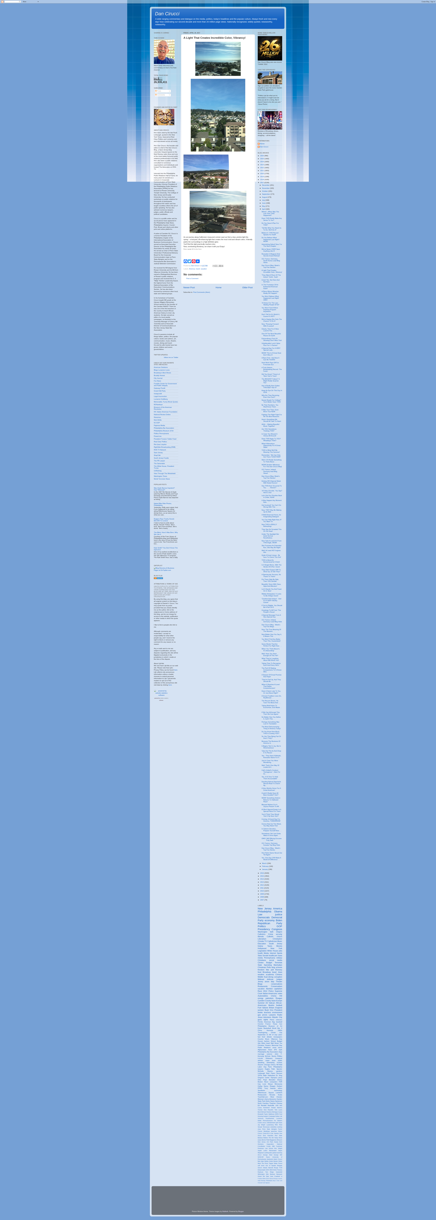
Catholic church (274, 936)
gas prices (262, 1015)
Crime (270, 934)
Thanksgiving (262, 1032)
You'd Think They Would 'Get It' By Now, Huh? (270, 815)
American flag (269, 1022)
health (260, 953)
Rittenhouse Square (266, 1092)
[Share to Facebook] (220, 266)
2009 (262, 894)
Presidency (264, 929)
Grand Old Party (160, 391)
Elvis (264, 1135)
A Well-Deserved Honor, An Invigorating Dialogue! (271, 516)
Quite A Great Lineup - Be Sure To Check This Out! (271, 556)
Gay (280, 1039)
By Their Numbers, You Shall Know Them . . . (270, 406)
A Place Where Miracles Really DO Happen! (270, 292)
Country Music (263, 1039)
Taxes (269, 946)
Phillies (279, 1056)
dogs (280, 1052)
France (268, 1024)
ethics (280, 1088)
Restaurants (263, 986)
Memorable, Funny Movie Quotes (166, 402)
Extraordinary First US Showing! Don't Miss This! (272, 339)
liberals (261, 936)
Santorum (278, 1101)
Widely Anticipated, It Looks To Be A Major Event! (271, 595)
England (278, 1008)
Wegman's (261, 1153)
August (265, 197)
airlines (260, 1060)
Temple (273, 1107)
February (265, 866)
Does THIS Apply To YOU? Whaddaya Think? (271, 439)
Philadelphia (264, 911)
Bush (267, 1010)
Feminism (261, 1148)
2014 (262, 879)
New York (276, 948)
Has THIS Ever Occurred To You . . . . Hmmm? (272, 487)
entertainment (271, 1122)
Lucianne (279, 1118)
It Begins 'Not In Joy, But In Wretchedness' (271, 747)
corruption (278, 977)
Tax (281, 1043)
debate (269, 1037)
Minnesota (278, 1084)
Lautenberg (270, 1125)
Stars (260, 955)
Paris (270, 1067)
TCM (280, 1168)
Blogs (260, 984)
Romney (278, 970)
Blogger (241, 1211)
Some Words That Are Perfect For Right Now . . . (272, 645)
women (261, 1010)
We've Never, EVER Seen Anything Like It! (271, 250)
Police (271, 991)
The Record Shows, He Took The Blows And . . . (271, 701)
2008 (262, 897)
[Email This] (214, 266)
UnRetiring (157, 471)
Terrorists (278, 963)
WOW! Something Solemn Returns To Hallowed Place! (271, 799)
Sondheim (261, 1090)
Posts (159, 91)
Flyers (273, 1073)
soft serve (261, 1165)
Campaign (272, 1116)
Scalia (280, 1095)
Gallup (260, 1086)
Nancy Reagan (269, 1086)
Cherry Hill (276, 996)
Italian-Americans (270, 993)
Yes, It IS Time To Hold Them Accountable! (270, 777)
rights (266, 1020)
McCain (267, 1056)
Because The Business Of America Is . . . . (271, 742)
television (267, 1017)
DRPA (277, 1114)
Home (219, 287)
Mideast (261, 979)
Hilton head (265, 1043)
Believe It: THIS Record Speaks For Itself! (270, 234)
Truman (260, 1110)
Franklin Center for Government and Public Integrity (165, 384)
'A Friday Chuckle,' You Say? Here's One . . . (272, 491)
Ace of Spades (271, 1165)
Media (266, 953)
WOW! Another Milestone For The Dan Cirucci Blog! (272, 465)
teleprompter (262, 1170)
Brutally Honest (159, 375)
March (264, 863)
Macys (270, 1084)
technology (278, 1090)
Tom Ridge (269, 1172)
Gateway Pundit (159, 388)
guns (260, 1020)
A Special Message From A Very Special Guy (271, 616)
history (260, 946)
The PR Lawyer (159, 461)
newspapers (277, 1037)
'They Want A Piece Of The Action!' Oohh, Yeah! (271, 276)
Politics (262, 926)
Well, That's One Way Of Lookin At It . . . (270, 766)
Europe (279, 1001)
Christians (262, 960)
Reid (267, 1073)
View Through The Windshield (164, 473)
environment (277, 1012)
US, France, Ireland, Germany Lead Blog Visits (272, 621)
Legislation (262, 951)
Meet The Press (263, 1163)
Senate (265, 955)
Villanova (274, 1039)
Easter (260, 1028)
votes (280, 993)
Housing (260, 1116)
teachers (267, 1012)
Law (260, 914)
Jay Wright (261, 1125)
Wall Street (275, 1043)
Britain (271, 1008)
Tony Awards (269, 1088)
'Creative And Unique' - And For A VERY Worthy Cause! (271, 600)
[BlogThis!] (216, 266)
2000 (267, 1170)
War (267, 970)
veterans (279, 1020)
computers (273, 1082)
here (175, 670)
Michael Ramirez (266, 1112)
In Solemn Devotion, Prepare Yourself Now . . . (272, 830)
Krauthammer (270, 1118)
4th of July (273, 1035)
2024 (262, 162)
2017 (262, 182)
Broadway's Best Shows (162, 373)
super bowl (270, 1060)
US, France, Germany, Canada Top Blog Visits (271, 844)
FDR (280, 1082)
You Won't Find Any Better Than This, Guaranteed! (271, 640)
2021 (262, 170)
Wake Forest (278, 1163)
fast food (261, 1037)
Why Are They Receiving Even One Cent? (270, 396)
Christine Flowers (264, 1045)
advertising (270, 1062)
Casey (280, 1112)
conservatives (276, 984)
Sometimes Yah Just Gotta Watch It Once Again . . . (271, 834)
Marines (279, 1107)
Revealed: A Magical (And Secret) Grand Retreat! (271, 255)
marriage (261, 1054)
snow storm (277, 1047)
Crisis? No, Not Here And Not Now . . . (271, 281)
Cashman (279, 1146)
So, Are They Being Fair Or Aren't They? (271, 737)
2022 (262, 168)
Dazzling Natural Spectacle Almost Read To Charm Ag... (271, 783)
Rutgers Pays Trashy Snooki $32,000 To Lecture (164, 520)
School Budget (276, 1041)
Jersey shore (263, 981)
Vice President (276, 1010)
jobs (280, 951)
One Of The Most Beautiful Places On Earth (271, 334)
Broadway (267, 972)
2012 (262, 885)
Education (262, 944)
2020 (262, 173)
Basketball (267, 1028)
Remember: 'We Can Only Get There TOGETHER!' (271, 456)
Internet (273, 953)
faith (271, 932)
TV (265, 941)
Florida (260, 1022)
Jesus (260, 1017)
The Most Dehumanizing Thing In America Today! (271, 727)
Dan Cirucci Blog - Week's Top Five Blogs (271, 625)
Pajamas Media (159, 425)
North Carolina (263, 1103)
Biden (279, 920)
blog (273, 967)
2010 (262, 891)
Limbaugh (261, 1073)
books (260, 1012)
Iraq (259, 1084)
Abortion (269, 989)
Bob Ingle (261, 1161)
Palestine (270, 1135)
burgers (265, 1116)
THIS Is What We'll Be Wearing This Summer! (271, 451)
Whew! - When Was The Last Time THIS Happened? (270, 213)
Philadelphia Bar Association (164, 428)
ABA (273, 1146)
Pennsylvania (269, 958)
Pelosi (272, 1020)
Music (279, 941)
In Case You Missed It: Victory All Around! (270, 435)
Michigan (275, 1112)
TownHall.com (263, 1097)
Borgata (279, 1165)
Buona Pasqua (274, 1178)
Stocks (273, 1056)
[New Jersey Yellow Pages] (158, 578)
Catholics (261, 934)
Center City (276, 1032)
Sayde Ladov (262, 1150)
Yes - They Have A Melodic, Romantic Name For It (271, 756)
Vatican (272, 1003)
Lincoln (260, 1058)
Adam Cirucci (278, 1159)
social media (275, 960)
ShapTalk (157, 455)
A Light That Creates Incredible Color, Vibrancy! (272, 271)
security (279, 934)
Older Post (247, 287)
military (279, 958)
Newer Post (189, 287)
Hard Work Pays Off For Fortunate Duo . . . (270, 363)
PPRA (260, 1088)
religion (279, 932)
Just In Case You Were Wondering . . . (270, 761)
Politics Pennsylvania (161, 433)
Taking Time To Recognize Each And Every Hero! (271, 664)
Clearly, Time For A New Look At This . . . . (270, 330)
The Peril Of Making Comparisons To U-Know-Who (272, 670)
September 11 (263, 1035)
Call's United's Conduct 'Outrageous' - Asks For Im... (271, 772)
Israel (274, 972)
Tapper (271, 1163)
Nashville (271, 1105)
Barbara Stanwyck (276, 1174)
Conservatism (276, 986)
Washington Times (160, 476)
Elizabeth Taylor (263, 1114)
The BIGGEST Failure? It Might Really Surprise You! (271, 380)
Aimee (262, 144)
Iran (280, 1024)
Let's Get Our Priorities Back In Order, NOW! (272, 496)
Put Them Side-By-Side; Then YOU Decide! (270, 580)
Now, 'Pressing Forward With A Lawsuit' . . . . (270, 325)
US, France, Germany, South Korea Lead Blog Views (271, 260)
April (264, 209)
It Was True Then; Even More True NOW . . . (270, 410)
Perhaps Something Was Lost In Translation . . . (270, 723)
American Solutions (161, 367)
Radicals (260, 1172)
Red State (278, 1135)
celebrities (273, 1127)
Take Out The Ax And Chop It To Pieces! (271, 752)
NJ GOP (157, 423)
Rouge (276, 1168)
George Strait (267, 1155)
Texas (275, 1024)
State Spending (265, 965)
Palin (273, 1069)
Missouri (279, 1140)
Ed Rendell (262, 1105)
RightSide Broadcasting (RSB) (164, 447)
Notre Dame (270, 1101)
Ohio (259, 1080)
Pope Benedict (269, 1080)
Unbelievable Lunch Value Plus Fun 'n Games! (271, 344)
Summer (261, 1003)
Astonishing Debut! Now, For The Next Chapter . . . (272, 245)
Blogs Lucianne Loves (162, 370)
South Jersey (275, 944)
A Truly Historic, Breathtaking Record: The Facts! (272, 369)
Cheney (279, 1103)
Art (267, 1003)
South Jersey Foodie (161, 458)
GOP (279, 926)
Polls (269, 967)
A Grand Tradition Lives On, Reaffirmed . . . (271, 697)
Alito (267, 1174)
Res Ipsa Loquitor (160, 444)
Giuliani (279, 1086)
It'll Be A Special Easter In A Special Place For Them (271, 810)
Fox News (157, 381)
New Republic (268, 1110)
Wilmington (261, 1174)
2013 (262, 882)
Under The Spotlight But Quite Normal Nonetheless (270, 536)
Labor (280, 1035)
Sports (279, 953)
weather (261, 974)
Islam (273, 1001)
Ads (259, 1043)
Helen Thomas (277, 1170)
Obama (278, 911)
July (263, 200)
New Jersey (265, 908)
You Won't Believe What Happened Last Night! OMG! (270, 298)
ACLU (259, 1155)
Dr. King (279, 1075)
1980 (277, 1105)
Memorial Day (277, 1045)
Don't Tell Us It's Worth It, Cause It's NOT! (271, 315)
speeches (274, 1131)
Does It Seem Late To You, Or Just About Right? (271, 692)
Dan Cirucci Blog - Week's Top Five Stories (271, 849)
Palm (271, 1142)
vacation (204, 269)
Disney (279, 1080)
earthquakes (268, 1153)
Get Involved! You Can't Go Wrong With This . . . (271, 506)
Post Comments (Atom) (201, 292)
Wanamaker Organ (275, 1150)
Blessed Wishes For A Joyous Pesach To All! (270, 805)
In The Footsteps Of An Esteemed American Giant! (270, 286)
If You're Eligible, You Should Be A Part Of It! (272, 606)
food (259, 972)
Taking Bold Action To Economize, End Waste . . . (272, 707)
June (264, 203)
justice (278, 914)
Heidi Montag (261, 1180)
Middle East (263, 977)
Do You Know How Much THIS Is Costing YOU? (270, 732)
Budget (269, 963)
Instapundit (158, 394)
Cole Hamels (274, 1133)
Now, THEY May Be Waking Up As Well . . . (271, 511)
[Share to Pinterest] (222, 266)
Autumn (260, 1065)
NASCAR (261, 1157)
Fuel (259, 1008)
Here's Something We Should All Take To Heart (271, 420)
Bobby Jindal (269, 1161)
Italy (272, 981)
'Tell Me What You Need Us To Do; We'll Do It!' (271, 229)
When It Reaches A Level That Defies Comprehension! (271, 686)
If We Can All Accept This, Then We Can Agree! (271, 713)
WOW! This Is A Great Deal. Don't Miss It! (271, 354)
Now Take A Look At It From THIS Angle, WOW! (271, 542)
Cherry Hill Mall (276, 1065)
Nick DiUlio (158, 420)
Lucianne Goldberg (161, 399)
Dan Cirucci (167, 13)
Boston (260, 1082)
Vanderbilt (279, 1172)
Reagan (279, 998)
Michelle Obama (265, 1071)
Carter (267, 1078)
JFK (275, 1050)
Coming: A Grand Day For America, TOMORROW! (271, 820)
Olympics (274, 1078)
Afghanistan (262, 1050)
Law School (269, 1148)
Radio (279, 1015)
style (280, 1050)
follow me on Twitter (171, 357)
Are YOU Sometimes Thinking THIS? (269, 430)
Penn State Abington (269, 1129)
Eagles (267, 1069)
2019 (262, 176)
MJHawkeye (158, 404)
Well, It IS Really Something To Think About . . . (271, 461)
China (260, 1030)
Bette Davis (266, 1178)
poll (272, 970)
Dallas (277, 1116)
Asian (280, 1122)
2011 (262, 888)
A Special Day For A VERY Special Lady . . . (271, 349)
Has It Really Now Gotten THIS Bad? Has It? (271, 386)
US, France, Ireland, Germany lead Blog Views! (269, 471)
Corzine (260, 1024)
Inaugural (278, 1058)
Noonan (279, 1073)
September (266, 194)
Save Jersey (158, 452)
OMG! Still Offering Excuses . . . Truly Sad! (272, 839)
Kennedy (270, 1030)
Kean (270, 1050)
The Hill (271, 1138)
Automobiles (263, 996)
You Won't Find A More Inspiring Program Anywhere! (270, 309)
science (269, 1054)
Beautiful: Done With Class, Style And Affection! (271, 585)
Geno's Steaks (262, 1168)
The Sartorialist (159, 463)
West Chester (276, 1097)
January (265, 869)
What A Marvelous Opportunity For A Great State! (271, 445)
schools (279, 967)
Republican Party (270, 923)
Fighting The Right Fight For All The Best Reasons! (272, 415)
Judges (279, 979)
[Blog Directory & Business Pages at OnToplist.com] (166, 570)
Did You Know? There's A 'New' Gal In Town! (271, 375)
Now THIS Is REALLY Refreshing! (269, 525)
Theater (279, 981)
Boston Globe (278, 1161)
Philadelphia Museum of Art (163, 431)
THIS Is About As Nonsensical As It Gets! (271, 561)
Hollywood (262, 948)
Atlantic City (277, 1017)
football (279, 1005)
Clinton (261, 963)
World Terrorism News (162, 479)
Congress (277, 929)
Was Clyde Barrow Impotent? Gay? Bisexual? (164, 489)
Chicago (267, 1065)
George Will (278, 1155)
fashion (266, 1041)
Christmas (262, 967)
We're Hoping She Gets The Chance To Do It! (272, 320)
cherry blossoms (270, 1099)
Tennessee (266, 1127)
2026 (262, 156)
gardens (279, 1071)
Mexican (261, 1099)
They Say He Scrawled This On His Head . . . (271, 530)
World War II (277, 1028)
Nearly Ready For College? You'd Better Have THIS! (271, 401)
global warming (277, 1153)
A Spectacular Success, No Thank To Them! (271, 575)
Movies (279, 946)
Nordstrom (266, 1107)
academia (270, 974)
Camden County (264, 1001)
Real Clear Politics (160, 442)
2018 (262, 179)
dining (270, 977)
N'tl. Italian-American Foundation (165, 412)
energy (260, 998)
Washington (262, 932)
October (265, 191)
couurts (280, 1178)
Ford (280, 1114)
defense (270, 979)
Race (260, 991)
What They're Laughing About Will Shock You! (270, 659)
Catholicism (272, 941)
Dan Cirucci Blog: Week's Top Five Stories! (271, 266)
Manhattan (278, 965)
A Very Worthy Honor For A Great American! (271, 789)
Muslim (271, 1005)
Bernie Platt (265, 1140)
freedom (261, 970)
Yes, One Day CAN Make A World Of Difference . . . (271, 858)
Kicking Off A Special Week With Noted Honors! (271, 482)
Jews (280, 972)
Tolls (276, 1110)
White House (272, 951)
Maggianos (273, 1140)
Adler (265, 1075)
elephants (270, 1159)
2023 (262, 165)
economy (270, 920)
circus (264, 1122)
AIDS (271, 1170)
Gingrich (261, 1078)
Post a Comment (192, 278)
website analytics (164, 698)
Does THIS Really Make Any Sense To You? (272, 219)
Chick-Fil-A (266, 1133)
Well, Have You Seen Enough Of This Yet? (270, 654)
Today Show (278, 1138)
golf (277, 1122)
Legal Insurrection (160, 396)
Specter (279, 1069)
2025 (262, 159)
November (266, 188)
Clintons (278, 974)
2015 (262, 876)
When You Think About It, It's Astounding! (271, 650)
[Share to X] (218, 266)
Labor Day (262, 1067)
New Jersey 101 (263, 1142)
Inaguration (270, 1144)
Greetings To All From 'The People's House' (271, 611)
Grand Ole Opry (263, 1176)
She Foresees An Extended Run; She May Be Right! (271, 546)
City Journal (158, 378)
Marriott (270, 1168)
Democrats (264, 917)
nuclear (279, 1062)
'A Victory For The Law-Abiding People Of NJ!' (270, 304)
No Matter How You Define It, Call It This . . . (271, 718)
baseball (279, 1022)
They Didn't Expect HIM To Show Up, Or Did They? (271, 570)
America (192, 269)
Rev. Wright (278, 1148)
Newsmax (157, 417)
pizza (280, 1078)
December (266, 185)
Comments (161, 95)
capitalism (278, 989)
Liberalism (262, 939)
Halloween (271, 1075)
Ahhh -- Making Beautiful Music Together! (270, 425)
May (264, 206)
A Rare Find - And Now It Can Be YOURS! (270, 359)
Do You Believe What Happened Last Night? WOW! (270, 239)
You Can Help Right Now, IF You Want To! (272, 520)
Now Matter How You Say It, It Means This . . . (272, 635)
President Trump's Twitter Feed (165, 439)
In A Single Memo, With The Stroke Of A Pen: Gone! (271, 566)
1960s (280, 1030)
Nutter (259, 1120)
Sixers (268, 1157)
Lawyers (272, 1015)
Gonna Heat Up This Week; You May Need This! (271, 825)
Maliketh (225, 1211)
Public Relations (264, 1047)
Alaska (276, 1142)
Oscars (260, 1041)
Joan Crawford (275, 1176)
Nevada (272, 1095)
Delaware (269, 1058)
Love (264, 1084)
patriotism (269, 998)
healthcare (273, 955)
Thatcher (272, 1103)
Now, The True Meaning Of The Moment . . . (271, 630)
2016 (262, 873)
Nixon (266, 1082)
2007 (262, 900)
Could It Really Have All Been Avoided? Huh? (270, 794)
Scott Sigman (266, 1182)
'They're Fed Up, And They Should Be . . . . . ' (271, 680)
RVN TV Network (160, 450)
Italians (265, 1008)
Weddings (267, 1131)
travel (198, 269)
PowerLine (157, 436)
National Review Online (162, 414)
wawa (259, 1140)
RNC (276, 1125)
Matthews (271, 1114)
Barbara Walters (263, 1138)
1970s (260, 1075)
